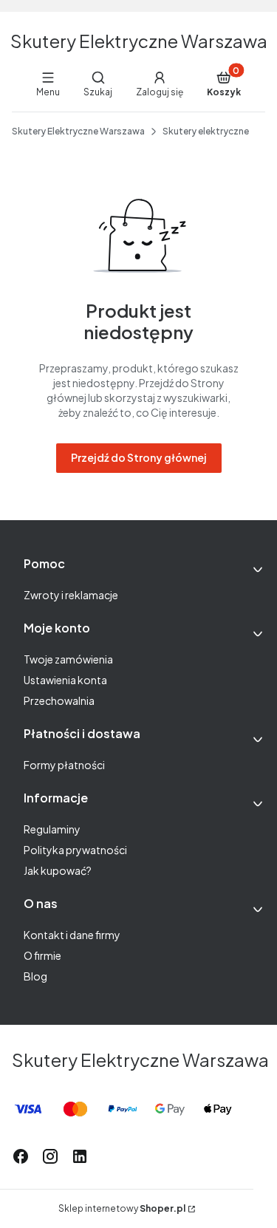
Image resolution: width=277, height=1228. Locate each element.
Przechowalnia (59, 700)
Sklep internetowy (121, 1208)
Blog (35, 976)
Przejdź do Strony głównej (139, 457)
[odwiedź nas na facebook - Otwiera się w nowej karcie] (21, 1156)
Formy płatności (64, 764)
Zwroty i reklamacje (71, 594)
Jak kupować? (58, 870)
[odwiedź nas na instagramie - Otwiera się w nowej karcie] (50, 1156)
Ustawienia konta (65, 679)
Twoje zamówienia (68, 659)
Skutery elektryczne (206, 131)
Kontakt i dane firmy (72, 934)
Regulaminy (52, 829)
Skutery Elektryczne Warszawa (138, 41)
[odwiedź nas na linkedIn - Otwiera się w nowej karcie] (80, 1156)
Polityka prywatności (75, 849)
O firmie (42, 955)
